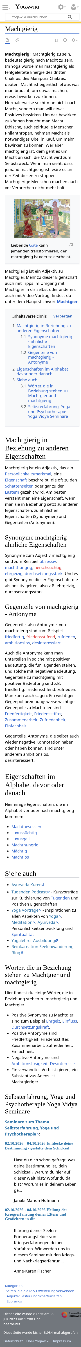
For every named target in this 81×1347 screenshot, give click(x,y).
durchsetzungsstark (44, 573)
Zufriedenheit (52, 719)
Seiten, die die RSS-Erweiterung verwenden (40, 1291)
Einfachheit (15, 726)
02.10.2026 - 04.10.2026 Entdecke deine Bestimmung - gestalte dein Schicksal (39, 1145)
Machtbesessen (26, 826)
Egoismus (14, 1301)
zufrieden (66, 636)
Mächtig (19, 851)
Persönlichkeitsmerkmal (28, 474)
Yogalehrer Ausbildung (33, 940)
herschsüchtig (47, 567)
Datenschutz (13, 1341)
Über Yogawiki (37, 1341)
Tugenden (60, 898)
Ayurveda (46, 922)
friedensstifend (40, 636)
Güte (33, 245)
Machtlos (20, 857)
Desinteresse (62, 1063)
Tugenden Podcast (29, 892)
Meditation (21, 922)
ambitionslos (17, 642)
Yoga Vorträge (24, 910)
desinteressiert (46, 642)
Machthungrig (24, 845)
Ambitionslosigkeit (29, 1063)
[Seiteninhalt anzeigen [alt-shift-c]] (7, 40)
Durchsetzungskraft (30, 1027)
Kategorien (13, 1285)
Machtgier (67, 301)
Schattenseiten (19, 486)
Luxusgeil (20, 838)
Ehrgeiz (53, 1021)
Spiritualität (22, 934)
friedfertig (14, 636)
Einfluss (69, 1021)
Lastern (12, 492)
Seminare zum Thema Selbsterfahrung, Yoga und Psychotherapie (32, 1128)
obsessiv (48, 561)
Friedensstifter (47, 713)
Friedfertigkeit (18, 713)
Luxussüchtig (24, 832)
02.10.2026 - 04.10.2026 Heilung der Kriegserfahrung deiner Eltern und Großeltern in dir (36, 1214)
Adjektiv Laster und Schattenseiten (34, 1296)
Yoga (53, 916)
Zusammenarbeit (21, 719)
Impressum (62, 1341)
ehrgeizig (13, 573)
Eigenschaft (16, 480)
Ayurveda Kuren (26, 884)
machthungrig (18, 567)
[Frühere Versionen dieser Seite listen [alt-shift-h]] (65, 40)
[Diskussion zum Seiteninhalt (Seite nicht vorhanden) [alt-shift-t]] (17, 40)
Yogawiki (27, 6)
